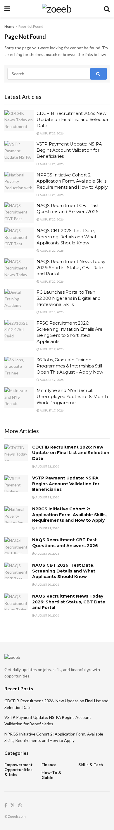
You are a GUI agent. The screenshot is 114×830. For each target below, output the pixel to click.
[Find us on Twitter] (12, 805)
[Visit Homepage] (57, 9)
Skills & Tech (90, 764)
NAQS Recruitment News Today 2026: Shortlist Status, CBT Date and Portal (71, 267)
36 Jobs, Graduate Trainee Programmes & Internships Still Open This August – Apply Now (70, 366)
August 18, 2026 (51, 312)
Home (9, 26)
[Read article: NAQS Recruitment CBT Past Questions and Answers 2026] (19, 212)
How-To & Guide (51, 775)
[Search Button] (107, 8)
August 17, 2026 (51, 349)
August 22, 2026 (51, 133)
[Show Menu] (7, 8)
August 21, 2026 (51, 164)
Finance (49, 764)
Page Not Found (30, 26)
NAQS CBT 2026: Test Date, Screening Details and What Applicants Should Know (66, 237)
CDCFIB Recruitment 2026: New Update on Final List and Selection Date (73, 119)
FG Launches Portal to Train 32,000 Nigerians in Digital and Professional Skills (69, 298)
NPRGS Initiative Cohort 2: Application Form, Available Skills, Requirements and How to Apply (72, 181)
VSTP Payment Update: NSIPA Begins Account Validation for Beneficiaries (69, 150)
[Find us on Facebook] (5, 805)
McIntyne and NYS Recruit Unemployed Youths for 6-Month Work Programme (72, 396)
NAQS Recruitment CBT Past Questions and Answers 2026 (65, 542)
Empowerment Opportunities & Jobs (18, 769)
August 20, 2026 (51, 219)
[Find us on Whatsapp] (20, 805)
